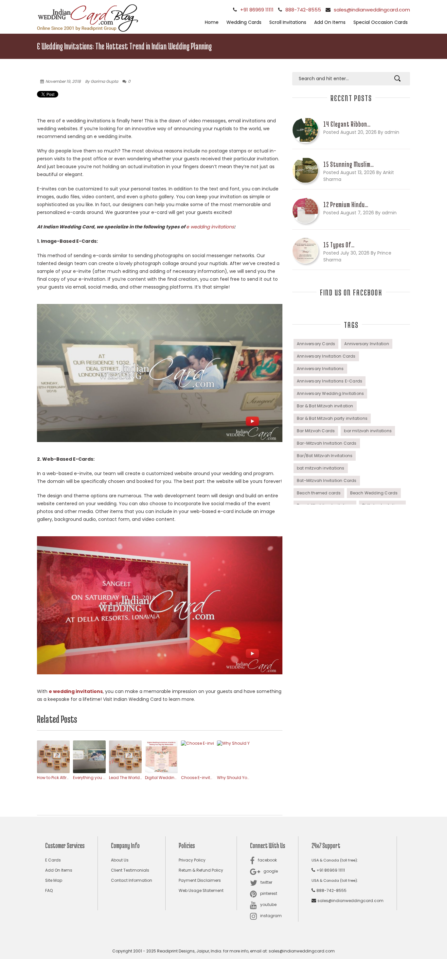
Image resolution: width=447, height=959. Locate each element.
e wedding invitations (210, 226)
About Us (120, 860)
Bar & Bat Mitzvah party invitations (332, 418)
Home (212, 22)
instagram (271, 915)
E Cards (53, 860)
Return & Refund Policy (201, 870)
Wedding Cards (243, 22)
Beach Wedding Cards (374, 493)
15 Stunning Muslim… (348, 164)
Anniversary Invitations (320, 368)
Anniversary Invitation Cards (326, 356)
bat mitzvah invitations (321, 468)
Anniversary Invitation (366, 343)
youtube (268, 904)
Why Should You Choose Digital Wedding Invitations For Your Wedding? (233, 777)
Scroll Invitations (287, 22)
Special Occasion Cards (380, 22)
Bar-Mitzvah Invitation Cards (327, 443)
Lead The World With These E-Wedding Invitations (125, 777)
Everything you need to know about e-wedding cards (89, 777)
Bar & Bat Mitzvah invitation (325, 406)
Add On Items (330, 22)
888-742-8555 (303, 9)
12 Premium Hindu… (345, 204)
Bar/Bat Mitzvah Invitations (324, 455)
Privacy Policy (192, 860)
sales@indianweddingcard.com (372, 9)
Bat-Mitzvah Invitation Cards (327, 480)
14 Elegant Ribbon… (347, 124)
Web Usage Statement (201, 890)
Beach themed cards (319, 493)
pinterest (268, 893)
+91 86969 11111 (257, 9)
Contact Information (131, 880)
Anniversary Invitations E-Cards (329, 381)
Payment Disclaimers (200, 880)
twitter (266, 882)
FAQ (49, 890)
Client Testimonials (130, 870)
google (270, 871)
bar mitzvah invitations (368, 431)
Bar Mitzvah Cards (316, 431)
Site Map (53, 880)
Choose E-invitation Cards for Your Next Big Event (197, 777)
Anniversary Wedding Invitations (330, 393)
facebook (267, 860)
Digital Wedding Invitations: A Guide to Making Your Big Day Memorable (161, 777)
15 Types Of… (339, 245)
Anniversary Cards (316, 343)
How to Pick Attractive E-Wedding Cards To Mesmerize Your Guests (53, 777)
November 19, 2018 (63, 81)
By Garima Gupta (101, 81)
